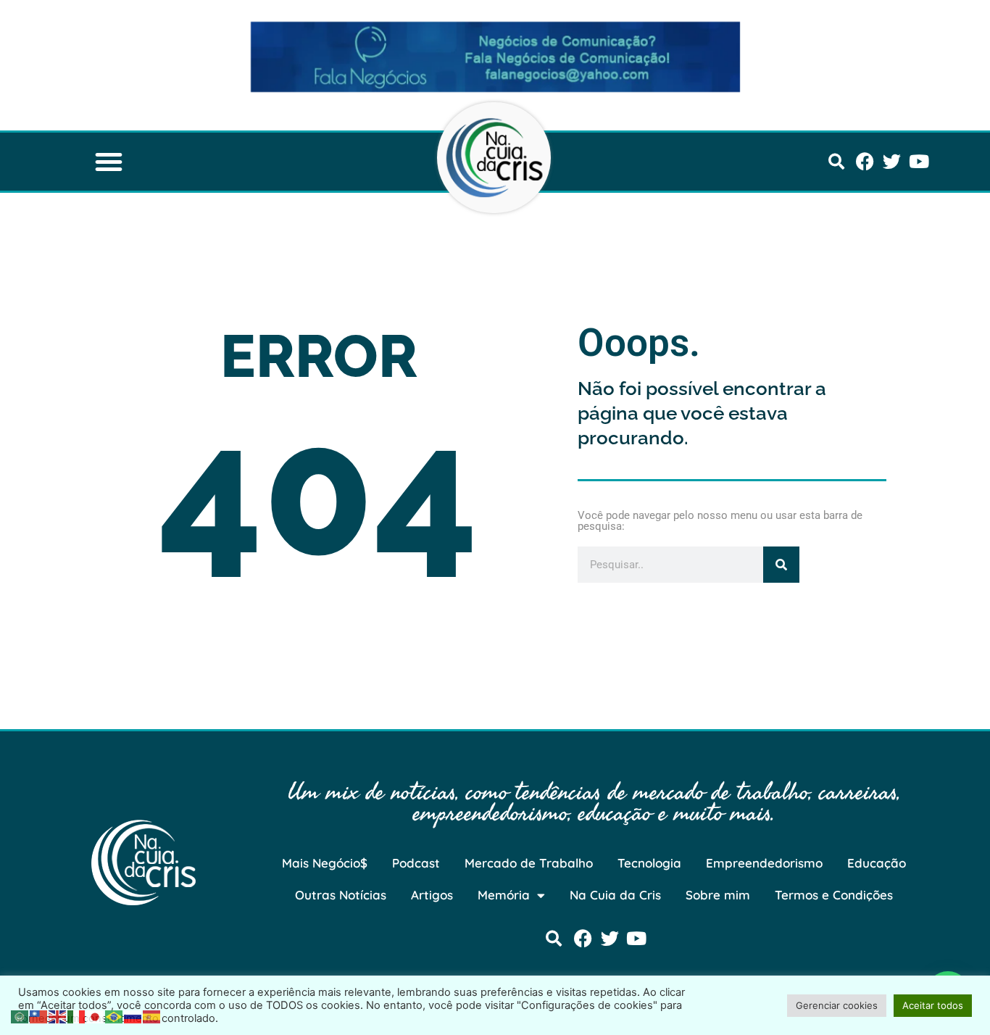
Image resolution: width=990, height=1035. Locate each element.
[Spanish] (152, 1015)
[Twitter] (892, 161)
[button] (108, 161)
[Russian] (133, 1015)
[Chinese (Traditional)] (39, 1015)
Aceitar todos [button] (932, 1005)
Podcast (416, 862)
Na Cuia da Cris (615, 894)
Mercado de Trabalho (529, 862)
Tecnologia (649, 862)
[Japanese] (95, 1015)
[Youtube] (919, 161)
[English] (58, 1015)
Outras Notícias (340, 894)
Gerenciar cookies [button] (837, 1005)
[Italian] (76, 1015)
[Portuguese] (114, 1015)
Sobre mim (718, 894)
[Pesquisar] (781, 564)
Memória (504, 894)
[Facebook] (865, 161)
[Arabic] (20, 1015)
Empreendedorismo (764, 862)
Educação (876, 862)
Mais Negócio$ (324, 862)
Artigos (432, 894)
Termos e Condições (834, 894)
